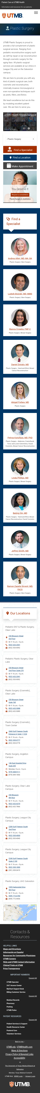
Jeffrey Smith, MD (20, 551)
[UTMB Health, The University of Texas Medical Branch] (20, 1085)
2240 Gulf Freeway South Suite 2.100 (18, 860)
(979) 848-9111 (14, 772)
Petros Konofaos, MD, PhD (20, 438)
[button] (36, 12)
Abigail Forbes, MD (20, 402)
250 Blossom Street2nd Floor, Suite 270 (16, 669)
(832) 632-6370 (14, 804)
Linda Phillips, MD (20, 478)
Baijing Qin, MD (20, 513)
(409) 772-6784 (14, 896)
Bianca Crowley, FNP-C (20, 329)
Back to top (19, 1042)
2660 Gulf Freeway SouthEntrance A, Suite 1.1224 (18, 732)
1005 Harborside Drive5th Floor (17, 888)
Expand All (33, 978)
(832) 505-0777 (14, 740)
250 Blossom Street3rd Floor (16, 637)
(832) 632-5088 (14, 708)
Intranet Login (30, 1076)
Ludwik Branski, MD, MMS (20, 294)
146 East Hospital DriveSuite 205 (17, 764)
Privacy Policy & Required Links (19, 1054)
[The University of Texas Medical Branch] (12, 16)
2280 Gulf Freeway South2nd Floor (18, 828)
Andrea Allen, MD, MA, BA (20, 258)
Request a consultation (20, 195)
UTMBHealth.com (24, 1047)
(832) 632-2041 (14, 645)
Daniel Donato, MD (20, 364)
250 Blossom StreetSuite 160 (16, 701)
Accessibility (19, 1058)
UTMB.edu (11, 1047)
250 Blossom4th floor (14, 796)
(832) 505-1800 (14, 867)
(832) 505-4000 (14, 836)
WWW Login (18, 1076)
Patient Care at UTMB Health (13, 2)
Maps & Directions (19, 1050)
